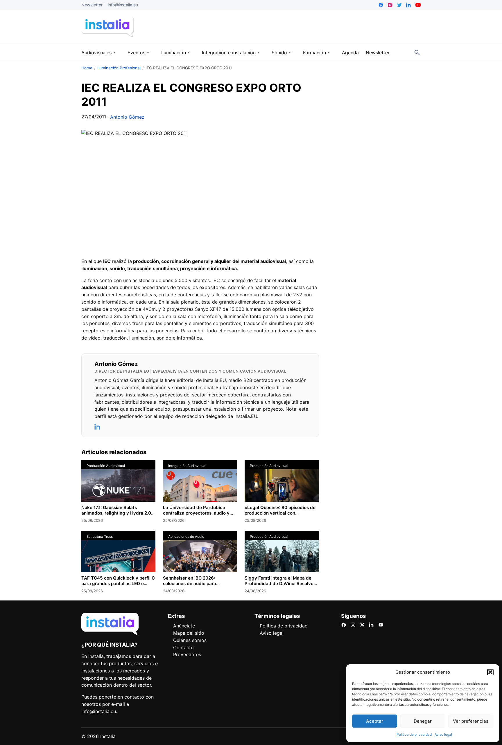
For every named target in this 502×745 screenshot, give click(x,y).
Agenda (350, 52)
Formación (314, 52)
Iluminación (173, 52)
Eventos (136, 52)
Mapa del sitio (188, 633)
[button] (490, 672)
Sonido (279, 52)
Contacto (183, 647)
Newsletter (92, 4)
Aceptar (374, 721)
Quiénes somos (190, 640)
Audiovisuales (96, 52)
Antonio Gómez (127, 117)
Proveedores (187, 654)
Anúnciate (184, 626)
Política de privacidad (414, 734)
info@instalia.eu (123, 4)
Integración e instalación (229, 52)
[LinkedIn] (97, 426)
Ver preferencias (470, 721)
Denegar (423, 721)
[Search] (417, 52)
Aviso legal (443, 734)
